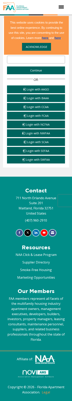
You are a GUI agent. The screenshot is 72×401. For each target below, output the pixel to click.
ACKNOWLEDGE (36, 47)
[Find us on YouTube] (44, 233)
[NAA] (45, 359)
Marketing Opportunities (36, 277)
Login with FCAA (37, 116)
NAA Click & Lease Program (36, 254)
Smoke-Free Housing (36, 270)
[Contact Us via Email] (52, 233)
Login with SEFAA (37, 151)
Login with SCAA (37, 142)
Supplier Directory (36, 262)
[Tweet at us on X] (27, 233)
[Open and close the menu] (48, 7)
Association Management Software (36, 376)
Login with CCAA (37, 107)
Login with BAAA (37, 98)
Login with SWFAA (37, 159)
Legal (46, 392)
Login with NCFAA (37, 124)
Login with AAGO (37, 89)
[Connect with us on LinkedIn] (36, 233)
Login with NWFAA (37, 133)
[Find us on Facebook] (19, 233)
